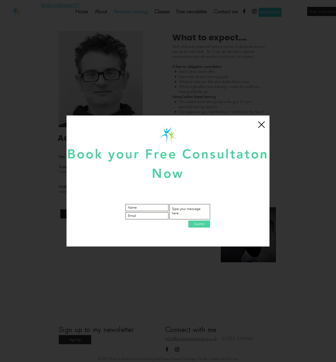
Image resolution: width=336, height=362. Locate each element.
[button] (261, 124)
